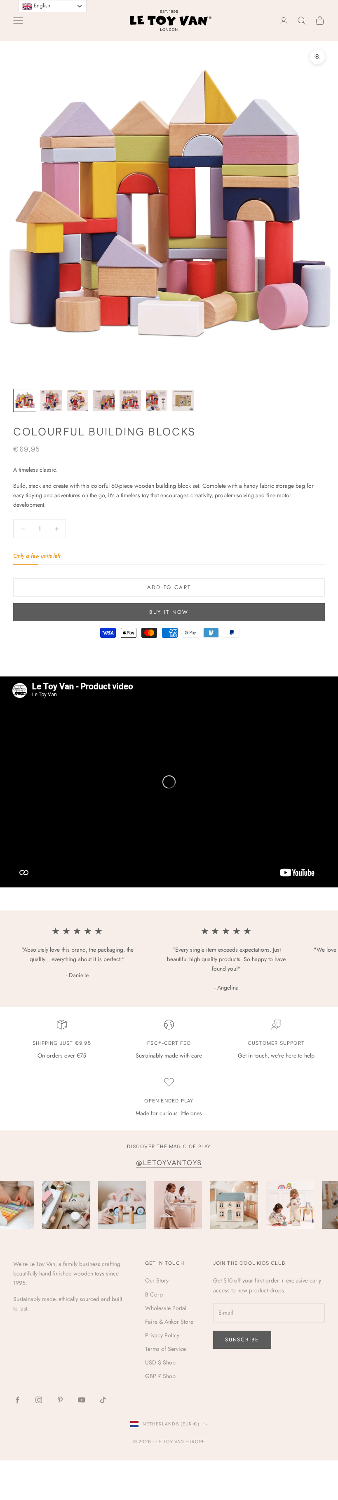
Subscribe (242, 1339)
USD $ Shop (160, 1362)
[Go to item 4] (103, 400)
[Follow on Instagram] (39, 1400)
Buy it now (168, 612)
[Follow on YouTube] (81, 1400)
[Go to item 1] (24, 400)
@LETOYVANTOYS (169, 1163)
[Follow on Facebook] (17, 1400)
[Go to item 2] (51, 400)
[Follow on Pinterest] (60, 1400)
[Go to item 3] (77, 400)
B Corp (154, 1294)
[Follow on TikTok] (103, 1400)
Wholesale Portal (165, 1308)
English (41, 5)
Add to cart (169, 587)
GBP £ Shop (160, 1376)
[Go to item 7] (183, 400)
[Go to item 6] (156, 400)
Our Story (157, 1280)
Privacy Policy (162, 1335)
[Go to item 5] (130, 400)
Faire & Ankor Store (169, 1321)
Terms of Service (165, 1349)
